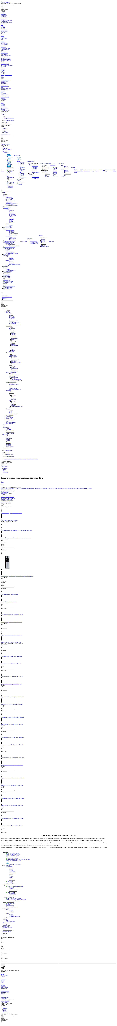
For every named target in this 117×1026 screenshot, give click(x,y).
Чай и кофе (11, 393)
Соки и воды (12, 328)
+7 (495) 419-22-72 (5, 110)
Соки (12, 349)
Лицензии (3, 985)
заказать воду (60, 488)
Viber (4, 130)
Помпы (13, 367)
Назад (8, 310)
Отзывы (2, 981)
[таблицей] (3, 504)
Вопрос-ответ (4, 998)
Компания (8, 437)
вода (73, 488)
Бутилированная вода (79, 488)
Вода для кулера (88, 488)
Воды (12, 332)
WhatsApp (5, 132)
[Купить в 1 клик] (1, 510)
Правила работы (4, 987)
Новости (3, 980)
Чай (12, 396)
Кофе (12, 402)
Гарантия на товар (5, 992)
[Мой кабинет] (1, 294)
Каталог (8, 311)
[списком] (2, 504)
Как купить (8, 429)
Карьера (2, 982)
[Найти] (2, 6)
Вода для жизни (41, 488)
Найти (2, 1016)
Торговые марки (4, 975)
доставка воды (53, 488)
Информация (4, 988)
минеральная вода (68, 488)
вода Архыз (47, 488)
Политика (3, 993)
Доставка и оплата (5, 991)
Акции (2, 974)
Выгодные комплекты (14, 384)
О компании (3, 978)
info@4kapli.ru (5, 122)
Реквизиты (3, 986)
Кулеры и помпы (12, 355)
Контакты (3, 983)
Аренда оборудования (14, 374)
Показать (3, 965)
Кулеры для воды (15, 358)
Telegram (5, 128)
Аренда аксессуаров (16, 379)
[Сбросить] (58, 963)
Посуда (10, 411)
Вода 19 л (11, 315)
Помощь (2, 994)
